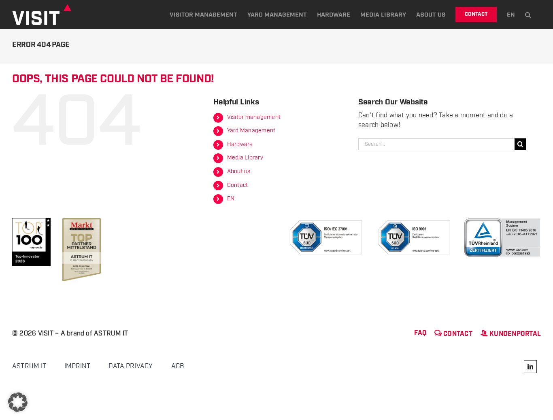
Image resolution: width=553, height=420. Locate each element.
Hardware (240, 144)
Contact (237, 185)
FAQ (420, 333)
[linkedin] (530, 366)
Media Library (245, 157)
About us (239, 171)
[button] (528, 14)
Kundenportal (511, 334)
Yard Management (251, 130)
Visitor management (254, 117)
